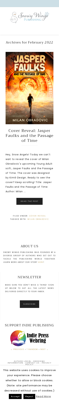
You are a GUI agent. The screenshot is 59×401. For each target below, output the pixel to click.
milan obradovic (38, 219)
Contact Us (32, 363)
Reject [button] (29, 396)
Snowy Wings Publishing (29, 21)
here (40, 262)
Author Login (22, 361)
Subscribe (29, 304)
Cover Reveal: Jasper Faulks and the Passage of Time (30, 135)
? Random (32, 349)
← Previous (17, 349)
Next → (44, 349)
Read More (43, 396)
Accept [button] (15, 396)
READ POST (29, 201)
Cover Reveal (37, 216)
